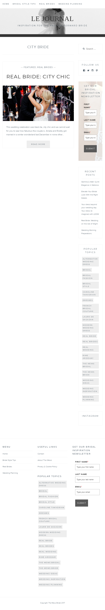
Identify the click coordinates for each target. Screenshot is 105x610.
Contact (41, 454)
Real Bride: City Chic (38, 77)
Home (6, 4)
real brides (90, 341)
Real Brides (47, 4)
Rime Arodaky (88, 356)
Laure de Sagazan (88, 318)
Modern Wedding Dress (88, 328)
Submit (90, 148)
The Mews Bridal (88, 365)
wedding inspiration (90, 390)
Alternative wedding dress (90, 261)
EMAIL (87, 132)
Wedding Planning (70, 4)
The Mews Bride (88, 373)
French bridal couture (88, 308)
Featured (30, 67)
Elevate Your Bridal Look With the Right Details (89, 195)
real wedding (88, 348)
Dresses (88, 300)
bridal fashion (88, 276)
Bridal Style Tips (24, 4)
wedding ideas (88, 381)
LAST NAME (90, 120)
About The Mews (45, 460)
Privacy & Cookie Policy (47, 467)
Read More (40, 145)
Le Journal (52, 18)
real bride (89, 336)
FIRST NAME (87, 105)
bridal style (87, 285)
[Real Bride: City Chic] (38, 120)
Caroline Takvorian (89, 293)
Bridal (87, 270)
